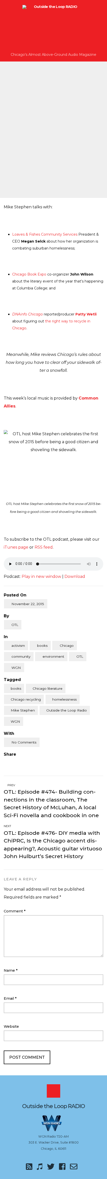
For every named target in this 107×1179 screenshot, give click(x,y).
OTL (14, 625)
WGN (16, 668)
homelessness (64, 699)
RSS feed (44, 547)
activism (18, 646)
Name (11, 970)
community (20, 656)
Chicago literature (47, 688)
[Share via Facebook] (6, 763)
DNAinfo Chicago (27, 314)
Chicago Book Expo (29, 274)
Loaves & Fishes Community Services (44, 234)
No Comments (23, 742)
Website (11, 1026)
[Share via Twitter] (16, 763)
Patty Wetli (86, 314)
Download (74, 576)
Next (8, 826)
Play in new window (41, 576)
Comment (15, 911)
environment (53, 656)
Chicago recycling (26, 699)
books (42, 646)
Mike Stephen (23, 710)
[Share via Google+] (26, 763)
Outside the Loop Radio (66, 710)
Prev (11, 785)
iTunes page (16, 547)
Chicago (67, 646)
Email (10, 998)
